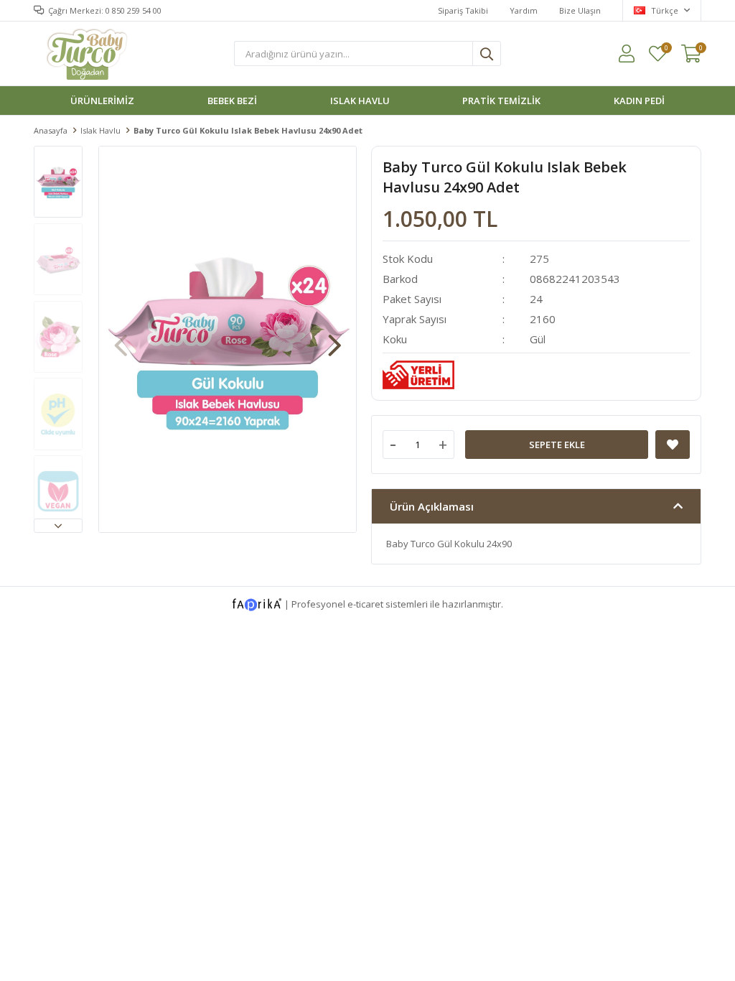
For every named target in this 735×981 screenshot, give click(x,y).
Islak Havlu (360, 100)
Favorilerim (666, 48)
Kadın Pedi (639, 100)
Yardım (524, 10)
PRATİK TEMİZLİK (501, 100)
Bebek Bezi (232, 100)
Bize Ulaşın (580, 10)
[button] (58, 526)
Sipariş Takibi (463, 10)
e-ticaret (365, 603)
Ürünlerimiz (102, 100)
